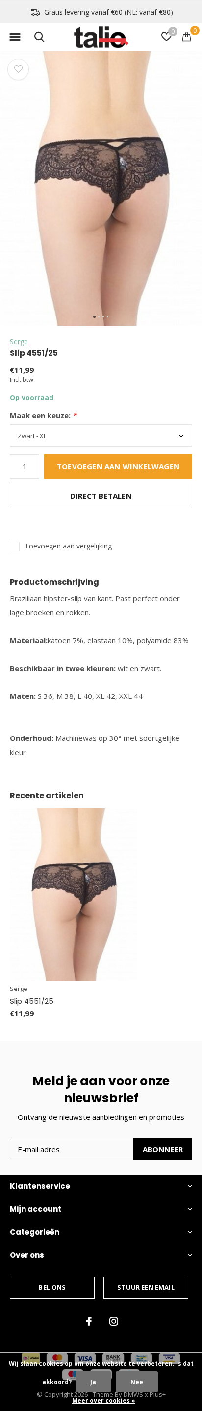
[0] (186, 36)
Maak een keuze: (43, 415)
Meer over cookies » (103, 1400)
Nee (136, 1382)
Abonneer (163, 1149)
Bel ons (52, 1287)
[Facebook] (89, 1321)
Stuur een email (146, 1287)
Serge (19, 341)
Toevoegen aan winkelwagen (118, 466)
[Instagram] (113, 1321)
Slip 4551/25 (31, 1001)
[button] (14, 37)
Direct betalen (101, 496)
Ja (93, 1382)
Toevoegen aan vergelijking (68, 546)
